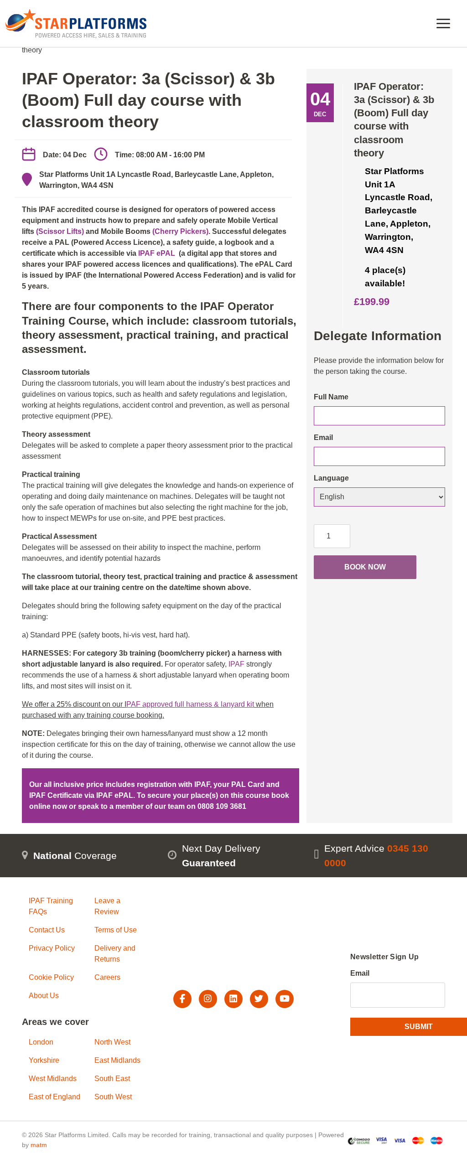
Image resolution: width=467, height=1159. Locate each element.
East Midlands (117, 1060)
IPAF (235, 664)
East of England (54, 1097)
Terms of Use (115, 930)
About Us (44, 995)
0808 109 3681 (221, 806)
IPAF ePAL (156, 253)
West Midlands (53, 1078)
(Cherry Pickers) (180, 231)
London (41, 1042)
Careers (107, 977)
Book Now (365, 567)
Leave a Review (107, 906)
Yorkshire (44, 1060)
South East (112, 1078)
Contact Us (47, 930)
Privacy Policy (52, 948)
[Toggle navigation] (443, 23)
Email (359, 973)
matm (39, 1145)
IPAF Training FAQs (51, 906)
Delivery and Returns (114, 953)
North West (112, 1042)
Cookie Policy (51, 977)
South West (113, 1097)
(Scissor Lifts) (60, 231)
